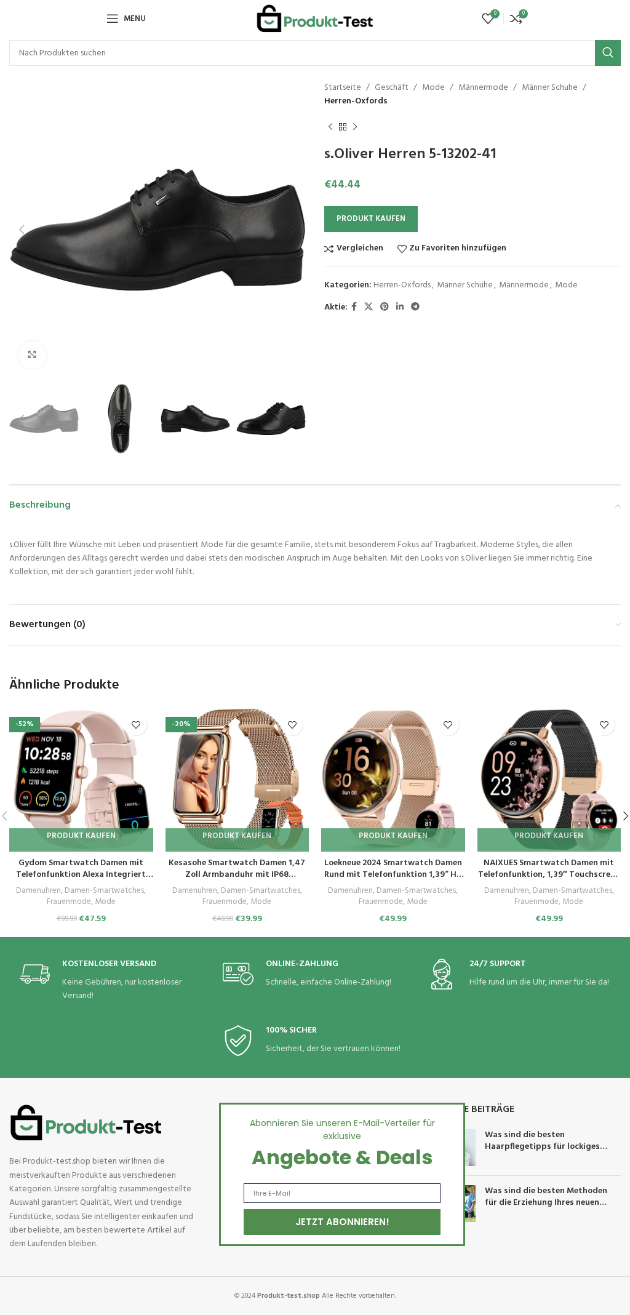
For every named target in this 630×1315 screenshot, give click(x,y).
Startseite (342, 88)
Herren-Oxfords (356, 101)
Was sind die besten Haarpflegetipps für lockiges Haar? (542, 1147)
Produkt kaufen (371, 218)
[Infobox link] (111, 981)
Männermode (483, 88)
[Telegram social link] (415, 307)
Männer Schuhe (550, 88)
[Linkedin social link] (400, 307)
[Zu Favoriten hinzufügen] (136, 724)
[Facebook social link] (354, 307)
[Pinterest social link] (385, 307)
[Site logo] (315, 19)
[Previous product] (330, 127)
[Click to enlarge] (32, 355)
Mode (433, 88)
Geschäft (392, 88)
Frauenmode (69, 902)
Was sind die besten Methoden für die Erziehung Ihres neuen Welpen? (546, 1203)
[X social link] (369, 307)
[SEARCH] (608, 53)
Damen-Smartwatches (104, 891)
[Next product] (355, 127)
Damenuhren (38, 891)
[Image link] (86, 1123)
